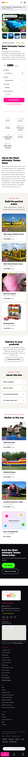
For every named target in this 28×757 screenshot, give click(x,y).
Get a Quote (8, 565)
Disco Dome (5, 675)
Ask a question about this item (14, 104)
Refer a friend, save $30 (8, 707)
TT (11, 617)
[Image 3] (17, 36)
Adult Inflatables (6, 678)
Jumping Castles (6, 650)
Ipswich (17, 739)
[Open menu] (24, 2)
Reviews (4, 717)
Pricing (3, 690)
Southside (11, 739)
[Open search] (21, 2)
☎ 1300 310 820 (6, 606)
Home (3, 7)
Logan (22, 739)
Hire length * (7, 84)
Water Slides (5, 655)
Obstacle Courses (6, 660)
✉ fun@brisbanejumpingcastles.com (11, 608)
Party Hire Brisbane (7, 719)
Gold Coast (5, 741)
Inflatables (8, 7)
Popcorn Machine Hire (7, 667)
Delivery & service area (8, 695)
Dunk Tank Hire (6, 672)
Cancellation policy (15, 736)
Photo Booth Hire (6, 662)
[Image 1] (4, 36)
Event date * (7, 70)
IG (7, 617)
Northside (5, 739)
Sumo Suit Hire (5, 670)
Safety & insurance (6, 705)
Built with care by (14, 748)
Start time (6, 77)
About (3, 714)
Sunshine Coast (13, 741)
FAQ (3, 687)
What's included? (8, 382)
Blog (3, 722)
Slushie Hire (5, 665)
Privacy (8, 736)
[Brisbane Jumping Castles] (11, 595)
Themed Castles (6, 652)
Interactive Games (17, 7)
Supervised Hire (6, 692)
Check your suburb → (18, 643)
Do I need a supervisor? (10, 400)
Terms (3, 736)
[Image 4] (23, 36)
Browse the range (10, 571)
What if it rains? (8, 388)
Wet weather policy (7, 697)
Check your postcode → (14, 359)
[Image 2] (11, 36)
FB (3, 617)
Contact (4, 724)
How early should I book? (10, 394)
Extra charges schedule (8, 702)
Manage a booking (6, 700)
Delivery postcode (8, 91)
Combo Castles (6, 657)
